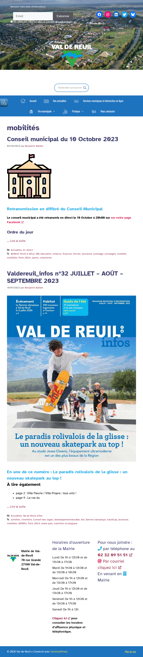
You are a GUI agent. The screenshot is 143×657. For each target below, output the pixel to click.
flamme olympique (96, 519)
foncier (77, 253)
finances (67, 253)
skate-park (47, 523)
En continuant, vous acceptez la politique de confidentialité (43, 22)
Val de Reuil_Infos (33, 515)
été (83, 519)
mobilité (121, 253)
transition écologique (65, 523)
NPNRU (22, 523)
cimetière (26, 519)
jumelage (98, 253)
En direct (28, 249)
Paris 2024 (24, 257)
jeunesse (87, 253)
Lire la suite (17, 241)
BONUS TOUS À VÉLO (23, 253)
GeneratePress (59, 651)
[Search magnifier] (84, 87)
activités (15, 519)
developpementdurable (67, 519)
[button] (42, 111)
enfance (57, 253)
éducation (45, 253)
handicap (112, 519)
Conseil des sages (43, 519)
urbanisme (46, 257)
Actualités (16, 249)
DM (37, 253)
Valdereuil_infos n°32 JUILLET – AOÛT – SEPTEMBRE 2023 (65, 277)
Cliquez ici (59, 618)
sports (35, 257)
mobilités (12, 257)
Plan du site (130, 652)
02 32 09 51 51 (113, 555)
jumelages (110, 253)
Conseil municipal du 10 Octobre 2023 (62, 139)
